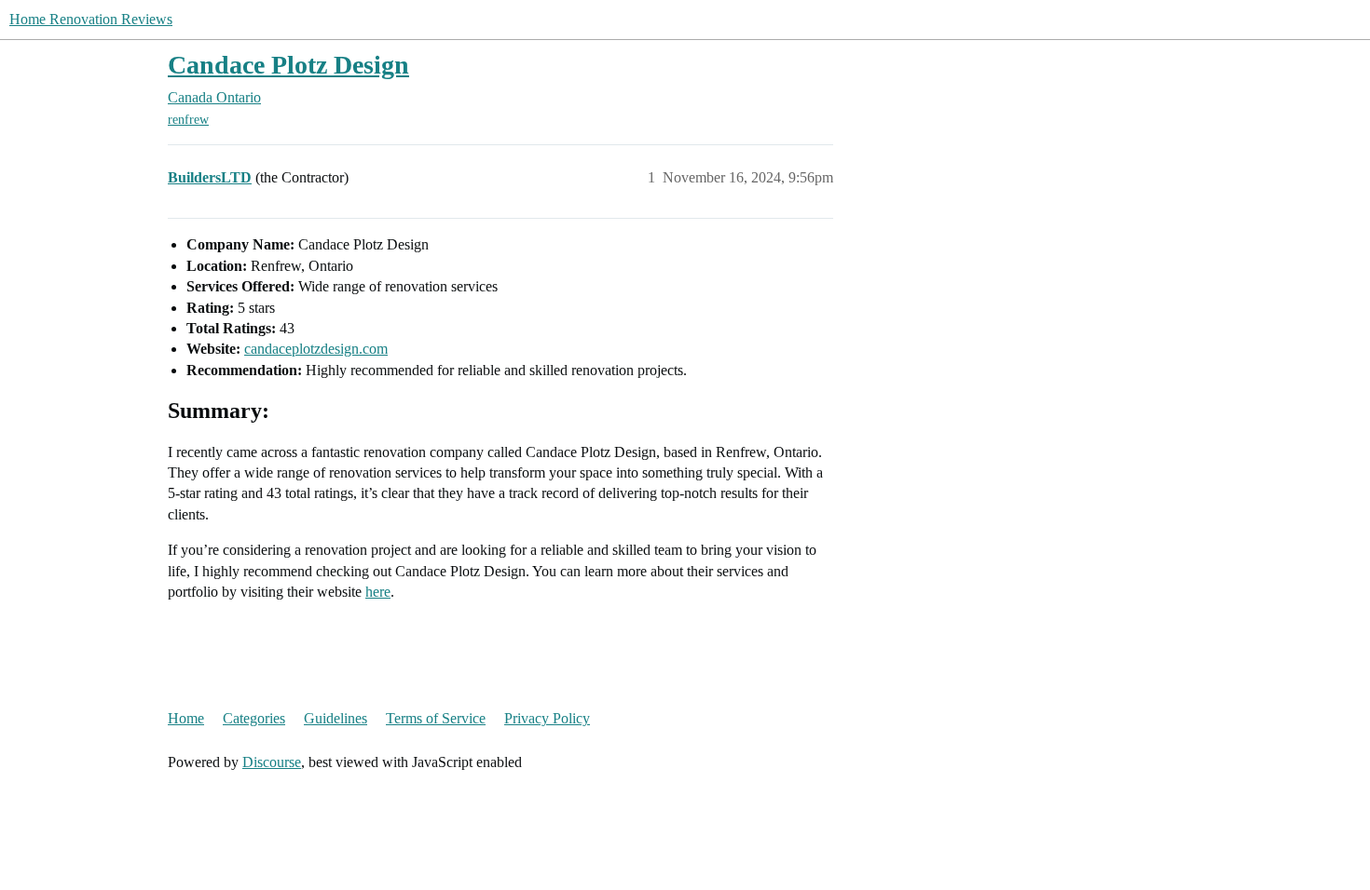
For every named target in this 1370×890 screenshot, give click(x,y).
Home (186, 718)
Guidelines (335, 718)
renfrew (188, 120)
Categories (254, 718)
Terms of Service (436, 718)
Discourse (271, 762)
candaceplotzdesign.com (316, 349)
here (377, 592)
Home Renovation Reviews (90, 19)
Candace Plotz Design (288, 64)
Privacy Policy (547, 718)
